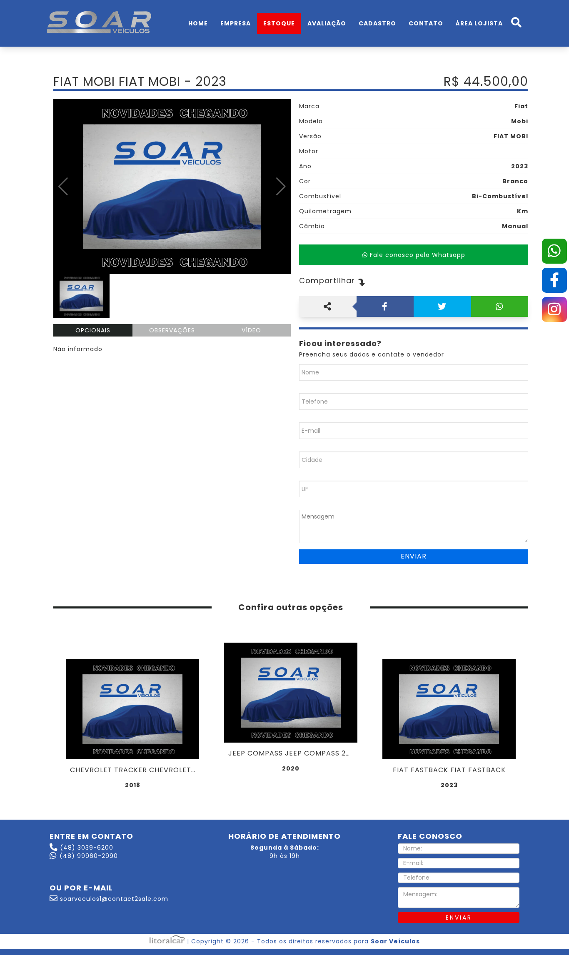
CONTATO (426, 23)
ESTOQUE (279, 23)
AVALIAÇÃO (326, 23)
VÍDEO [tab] (251, 330)
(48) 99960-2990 (89, 856)
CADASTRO (377, 23)
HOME (198, 23)
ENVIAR (459, 917)
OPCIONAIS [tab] (92, 330)
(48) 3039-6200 (86, 847)
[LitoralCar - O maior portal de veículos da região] (168, 941)
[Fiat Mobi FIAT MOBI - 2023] (172, 186)
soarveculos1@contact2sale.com (114, 899)
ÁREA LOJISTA (479, 23)
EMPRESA (235, 23)
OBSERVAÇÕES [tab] (172, 330)
